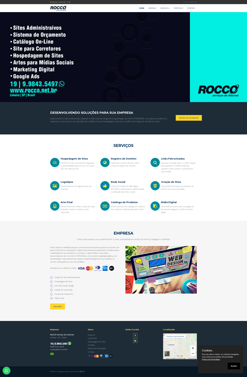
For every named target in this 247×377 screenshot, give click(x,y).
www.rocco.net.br (57, 346)
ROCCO (82, 371)
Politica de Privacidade (97, 348)
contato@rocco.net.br (59, 349)
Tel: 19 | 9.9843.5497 (190, 2)
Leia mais (58, 306)
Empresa (152, 8)
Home (141, 8)
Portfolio (178, 8)
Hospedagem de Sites (97, 341)
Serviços (164, 8)
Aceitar (234, 366)
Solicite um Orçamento (189, 118)
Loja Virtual (92, 338)
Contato (191, 8)
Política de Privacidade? (211, 359)
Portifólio (91, 345)
